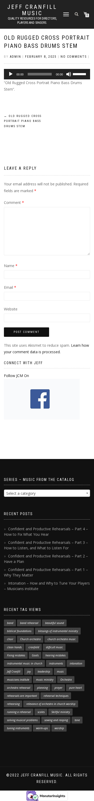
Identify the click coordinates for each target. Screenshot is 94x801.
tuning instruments (18, 728)
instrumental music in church (24, 663)
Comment (14, 202)
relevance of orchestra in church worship (50, 704)
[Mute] (68, 74)
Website (10, 309)
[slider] (80, 73)
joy (29, 671)
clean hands (14, 647)
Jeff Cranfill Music (32, 10)
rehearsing (13, 704)
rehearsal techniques (56, 696)
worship (59, 728)
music (60, 671)
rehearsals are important (22, 696)
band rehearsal (29, 623)
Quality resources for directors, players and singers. (32, 21)
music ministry (45, 679)
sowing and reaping (56, 720)
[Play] (10, 74)
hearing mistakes (55, 655)
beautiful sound (54, 623)
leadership (44, 671)
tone (77, 720)
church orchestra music (62, 639)
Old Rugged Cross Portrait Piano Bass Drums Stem (23, 121)
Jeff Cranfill (13, 671)
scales (41, 712)
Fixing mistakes (16, 655)
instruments (56, 663)
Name (10, 265)
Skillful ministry (60, 712)
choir (10, 639)
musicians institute (18, 679)
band (10, 623)
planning (42, 688)
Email (10, 287)
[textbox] (47, 493)
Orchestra (66, 679)
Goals (35, 655)
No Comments (74, 56)
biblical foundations (19, 631)
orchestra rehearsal (18, 688)
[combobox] (47, 493)
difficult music (54, 647)
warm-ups (42, 728)
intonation (76, 663)
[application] (47, 74)
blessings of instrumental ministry (58, 631)
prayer (58, 688)
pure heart (75, 688)
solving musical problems (22, 720)
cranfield (33, 647)
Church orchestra (30, 639)
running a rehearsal (19, 712)
